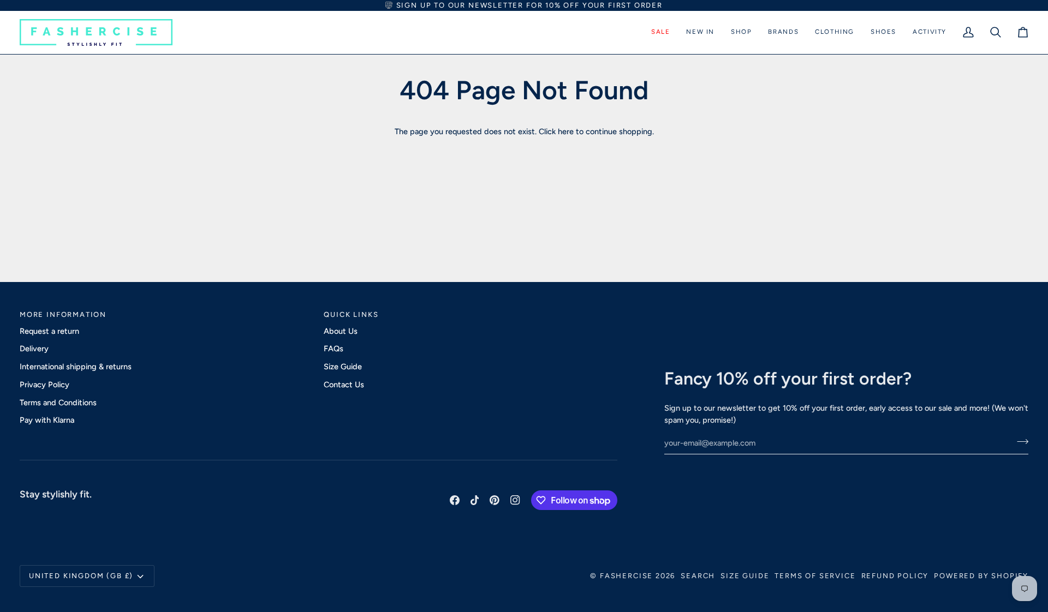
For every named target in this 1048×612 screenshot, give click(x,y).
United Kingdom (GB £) (81, 576)
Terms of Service (815, 576)
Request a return (49, 331)
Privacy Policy (44, 384)
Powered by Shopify (981, 576)
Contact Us (344, 384)
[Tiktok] (475, 500)
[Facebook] (455, 500)
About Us (341, 331)
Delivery (34, 348)
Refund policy (895, 576)
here (566, 131)
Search (698, 576)
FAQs (333, 348)
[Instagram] (515, 500)
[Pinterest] (494, 500)
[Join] (1019, 441)
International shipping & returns (76, 366)
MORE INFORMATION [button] (63, 314)
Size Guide (343, 366)
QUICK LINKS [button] (351, 314)
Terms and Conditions (58, 402)
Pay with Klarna (47, 420)
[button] (660, 32)
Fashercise (626, 576)
